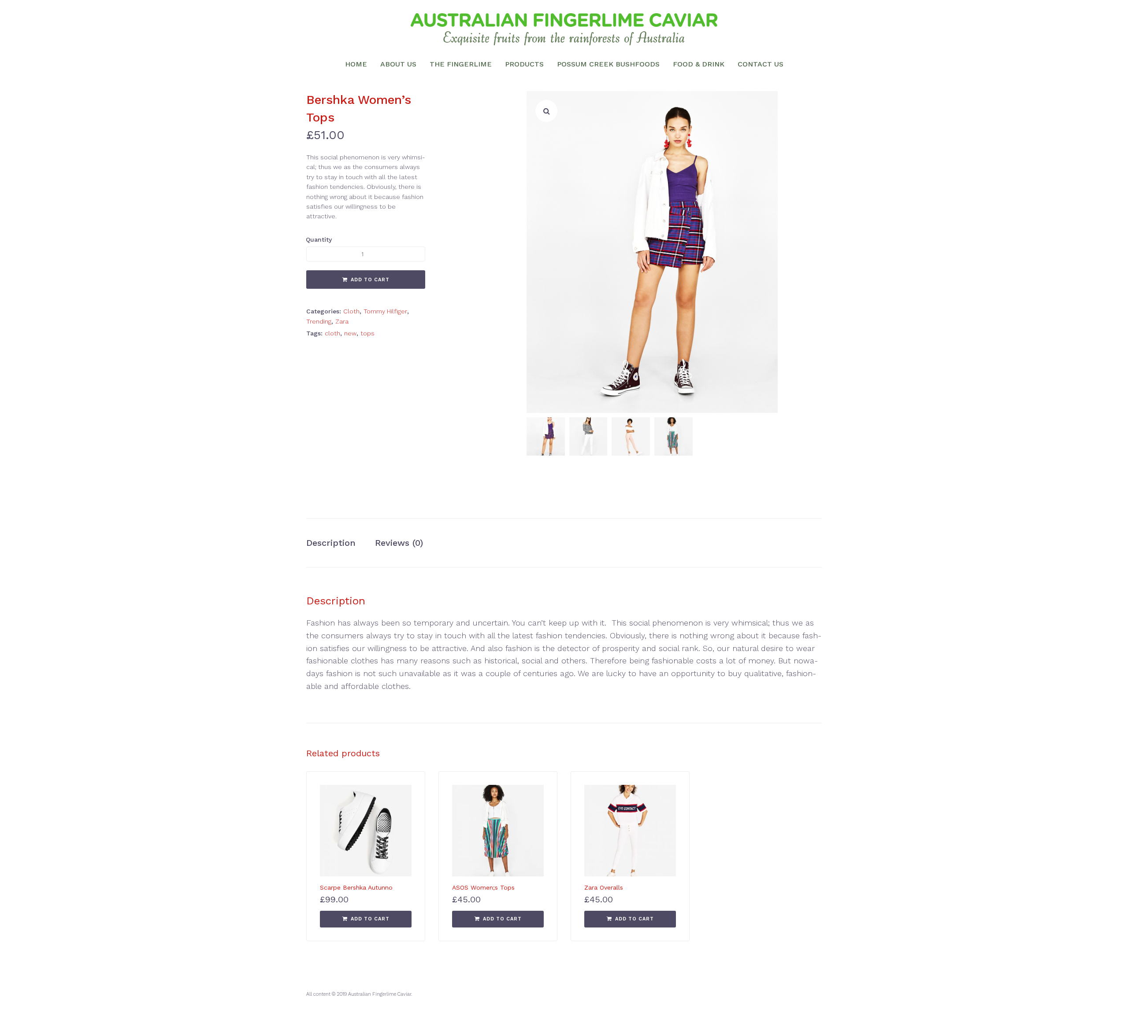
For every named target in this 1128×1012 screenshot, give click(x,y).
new (350, 333)
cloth (332, 333)
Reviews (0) (399, 542)
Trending (318, 321)
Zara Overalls (603, 887)
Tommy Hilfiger (385, 311)
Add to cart (370, 280)
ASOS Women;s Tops (483, 887)
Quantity (319, 239)
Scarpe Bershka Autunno (356, 887)
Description (331, 542)
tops (367, 333)
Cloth (351, 311)
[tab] (335, 543)
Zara (342, 321)
